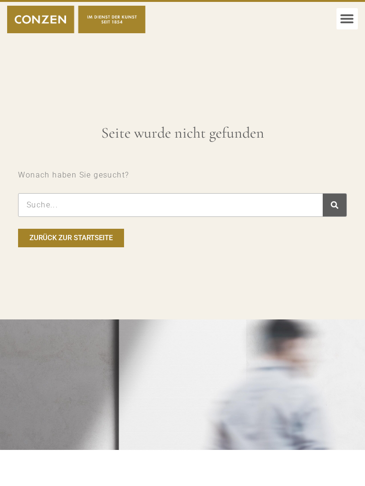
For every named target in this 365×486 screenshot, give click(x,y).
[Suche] (334, 205)
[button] (347, 18)
